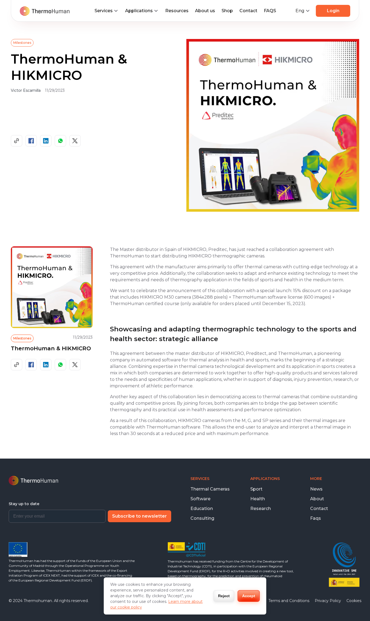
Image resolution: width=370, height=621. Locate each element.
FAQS (270, 10)
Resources (177, 10)
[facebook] (31, 140)
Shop (227, 10)
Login (333, 10)
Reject (224, 596)
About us (205, 10)
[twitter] (75, 140)
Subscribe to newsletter (139, 516)
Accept (248, 596)
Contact (248, 10)
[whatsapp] (60, 140)
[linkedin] (45, 140)
